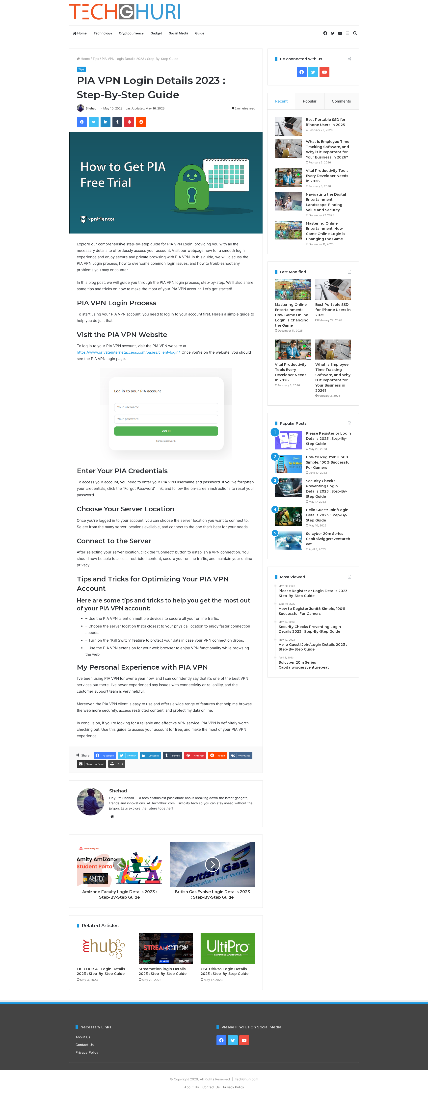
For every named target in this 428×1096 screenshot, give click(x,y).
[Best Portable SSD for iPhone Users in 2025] (288, 126)
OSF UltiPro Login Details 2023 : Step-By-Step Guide (224, 971)
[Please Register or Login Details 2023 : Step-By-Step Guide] (288, 440)
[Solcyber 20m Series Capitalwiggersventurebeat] (288, 540)
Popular (310, 101)
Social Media (178, 33)
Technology (103, 33)
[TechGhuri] (125, 12)
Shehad (91, 108)
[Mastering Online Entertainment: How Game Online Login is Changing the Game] (288, 230)
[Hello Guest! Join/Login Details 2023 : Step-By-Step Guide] (288, 516)
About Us (83, 1037)
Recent (281, 101)
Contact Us (85, 1045)
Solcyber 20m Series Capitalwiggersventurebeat (328, 538)
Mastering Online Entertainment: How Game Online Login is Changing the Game (292, 315)
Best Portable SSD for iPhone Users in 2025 (333, 309)
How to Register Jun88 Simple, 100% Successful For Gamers (328, 462)
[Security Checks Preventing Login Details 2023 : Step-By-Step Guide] (288, 487)
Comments (341, 101)
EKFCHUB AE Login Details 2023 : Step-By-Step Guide (101, 971)
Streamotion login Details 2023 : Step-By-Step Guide (163, 971)
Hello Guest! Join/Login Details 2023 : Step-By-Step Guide (327, 515)
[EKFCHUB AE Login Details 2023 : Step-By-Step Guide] (104, 948)
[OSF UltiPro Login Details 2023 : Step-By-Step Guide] (228, 948)
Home (82, 33)
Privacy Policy (87, 1052)
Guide (199, 33)
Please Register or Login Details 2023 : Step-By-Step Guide (328, 438)
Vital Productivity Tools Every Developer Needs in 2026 (327, 175)
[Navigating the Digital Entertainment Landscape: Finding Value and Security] (288, 201)
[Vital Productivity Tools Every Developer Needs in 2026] (288, 177)
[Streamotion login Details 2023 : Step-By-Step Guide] (166, 948)
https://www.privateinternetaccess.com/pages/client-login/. (129, 352)
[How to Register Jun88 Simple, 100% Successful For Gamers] (288, 464)
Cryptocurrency (131, 33)
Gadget (156, 33)
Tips (96, 59)
